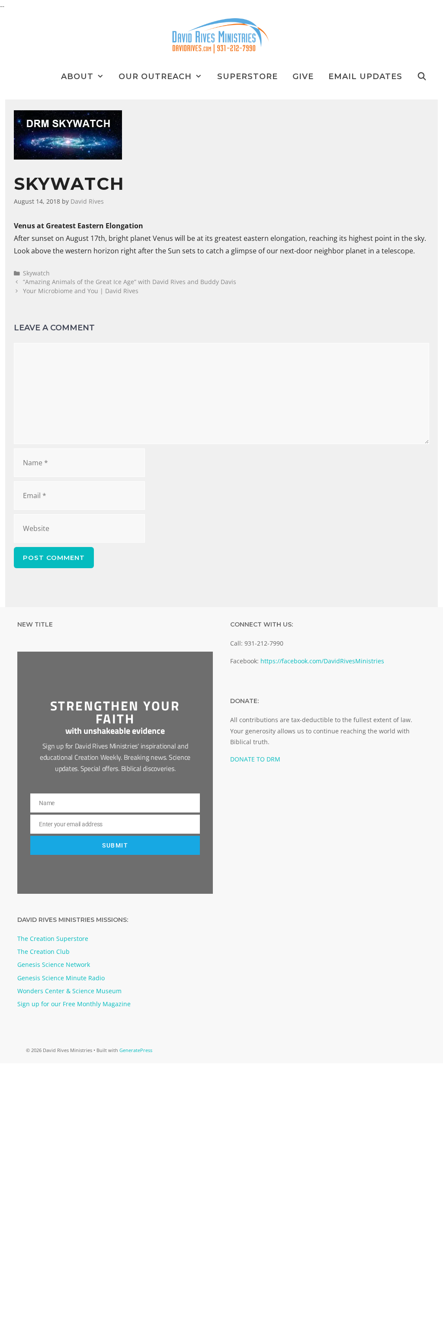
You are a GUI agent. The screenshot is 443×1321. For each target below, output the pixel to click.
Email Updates (365, 76)
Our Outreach (155, 76)
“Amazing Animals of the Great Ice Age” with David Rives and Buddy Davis (129, 282)
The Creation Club (43, 951)
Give (303, 76)
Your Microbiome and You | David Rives (80, 291)
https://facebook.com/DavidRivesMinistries (322, 661)
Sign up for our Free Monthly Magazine (74, 1004)
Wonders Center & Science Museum (69, 991)
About (77, 76)
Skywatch (36, 273)
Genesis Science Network (53, 964)
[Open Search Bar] (422, 76)
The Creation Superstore (52, 938)
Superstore (247, 76)
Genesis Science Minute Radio (61, 978)
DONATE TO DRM (255, 759)
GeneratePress (135, 1050)
